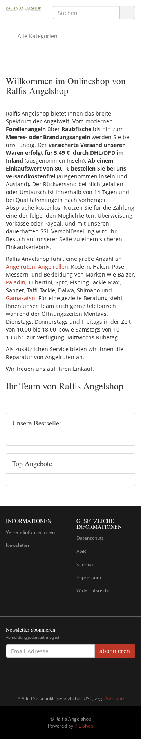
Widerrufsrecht (92, 590)
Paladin (15, 282)
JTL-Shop (83, 725)
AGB (81, 551)
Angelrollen (53, 266)
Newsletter (18, 545)
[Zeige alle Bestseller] (126, 423)
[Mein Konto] (127, 36)
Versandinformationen (30, 532)
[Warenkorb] (107, 36)
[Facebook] (131, 675)
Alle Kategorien (37, 36)
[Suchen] (127, 13)
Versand (115, 698)
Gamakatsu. (21, 298)
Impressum (88, 577)
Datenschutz (90, 538)
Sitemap (85, 564)
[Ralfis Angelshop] (23, 8)
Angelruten (20, 266)
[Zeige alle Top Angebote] (126, 464)
